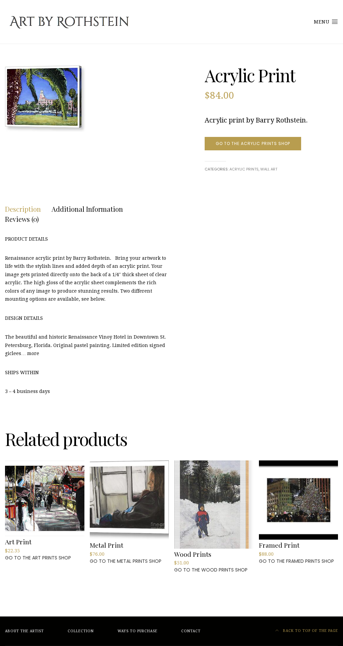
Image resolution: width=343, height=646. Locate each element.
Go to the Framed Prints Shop (296, 561)
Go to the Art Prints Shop (38, 557)
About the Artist (24, 631)
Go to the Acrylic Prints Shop (253, 143)
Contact (191, 631)
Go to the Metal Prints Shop (125, 561)
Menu (322, 21)
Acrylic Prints (244, 169)
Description (23, 208)
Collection (81, 631)
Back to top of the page (310, 631)
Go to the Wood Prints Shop (211, 569)
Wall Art (268, 169)
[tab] (23, 209)
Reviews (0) (22, 218)
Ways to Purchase (137, 631)
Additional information (87, 208)
